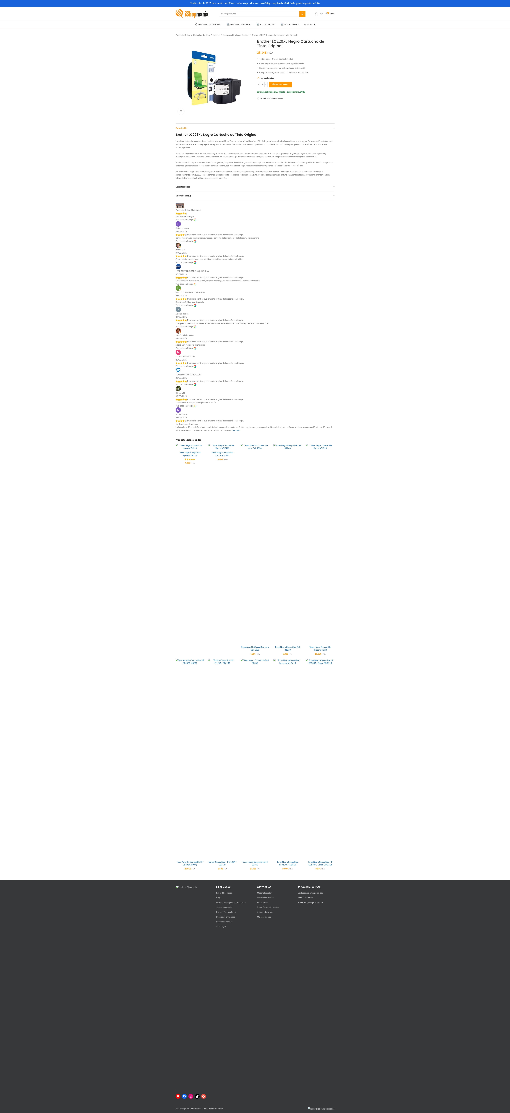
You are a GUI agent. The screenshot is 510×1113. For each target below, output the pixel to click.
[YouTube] (178, 1096)
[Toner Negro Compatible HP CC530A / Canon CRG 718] (320, 759)
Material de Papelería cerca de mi (231, 902)
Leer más (236, 430)
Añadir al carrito (280, 84)
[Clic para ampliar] (181, 111)
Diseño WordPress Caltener (213, 1109)
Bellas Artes (262, 902)
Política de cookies (224, 921)
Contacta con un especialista (310, 893)
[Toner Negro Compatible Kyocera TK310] (190, 447)
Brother (216, 35)
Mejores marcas (264, 917)
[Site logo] (192, 13)
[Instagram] (190, 1096)
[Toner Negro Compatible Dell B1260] (287, 544)
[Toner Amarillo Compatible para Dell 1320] (255, 544)
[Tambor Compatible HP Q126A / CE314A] (222, 759)
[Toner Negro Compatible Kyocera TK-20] (320, 544)
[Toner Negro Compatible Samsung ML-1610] (287, 759)
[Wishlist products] (321, 13)
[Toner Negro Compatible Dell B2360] (255, 759)
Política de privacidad (225, 917)
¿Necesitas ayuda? (224, 907)
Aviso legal (221, 926)
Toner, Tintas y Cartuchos (268, 907)
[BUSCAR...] (302, 14)
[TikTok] (197, 1096)
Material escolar (264, 893)
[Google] (203, 1096)
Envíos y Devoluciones (226, 912)
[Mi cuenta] (316, 13)
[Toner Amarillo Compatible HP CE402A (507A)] (190, 759)
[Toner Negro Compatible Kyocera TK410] (222, 447)
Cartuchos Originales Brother (236, 35)
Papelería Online (183, 35)
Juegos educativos (265, 912)
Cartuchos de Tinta (201, 35)
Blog (218, 897)
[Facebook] (184, 1096)
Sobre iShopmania (224, 893)
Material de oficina (265, 897)
